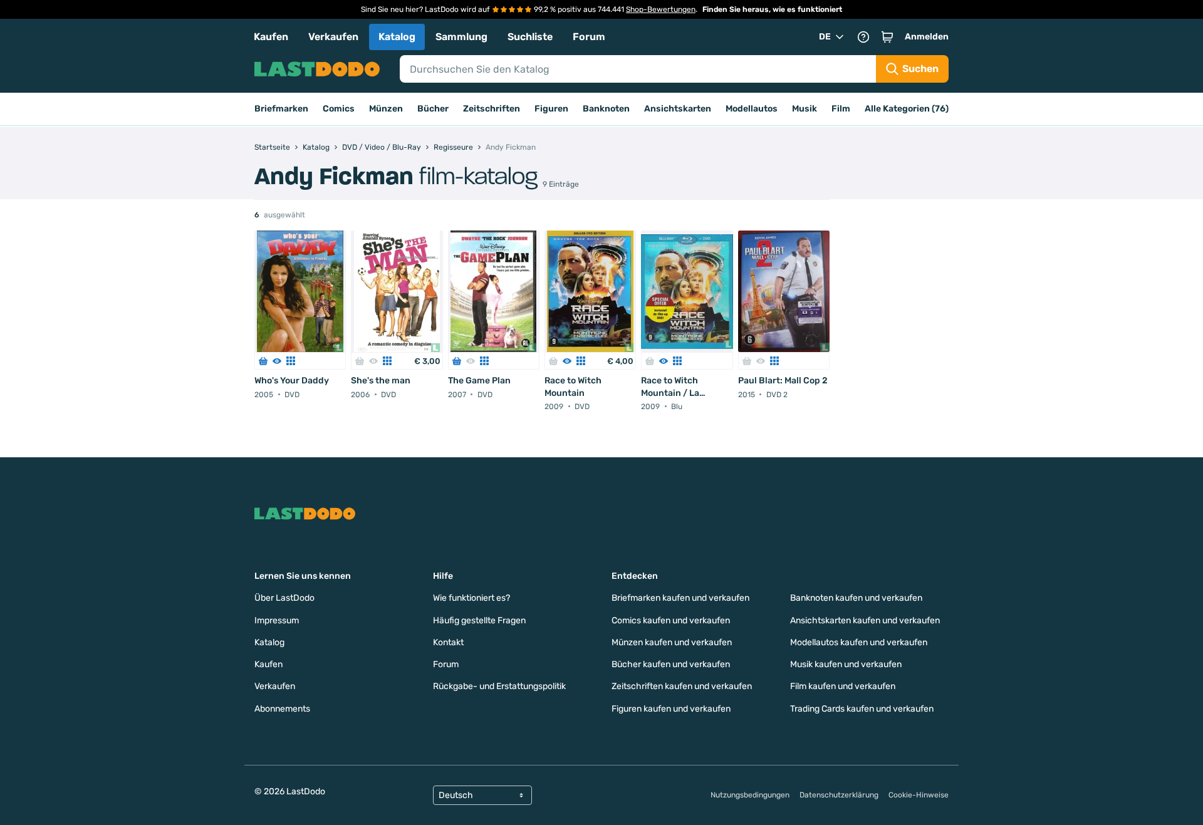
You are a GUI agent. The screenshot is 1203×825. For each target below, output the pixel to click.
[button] (887, 37)
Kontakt (448, 642)
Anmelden (927, 36)
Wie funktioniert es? (471, 598)
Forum (589, 37)
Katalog (396, 37)
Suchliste (530, 37)
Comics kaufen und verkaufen (671, 620)
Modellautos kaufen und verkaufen (858, 642)
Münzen (386, 108)
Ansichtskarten (677, 108)
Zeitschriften (491, 108)
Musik (804, 108)
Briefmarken (281, 108)
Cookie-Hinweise (918, 795)
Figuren (551, 108)
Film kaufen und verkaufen (842, 686)
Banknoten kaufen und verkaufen (856, 598)
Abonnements (282, 708)
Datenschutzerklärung (838, 795)
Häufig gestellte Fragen (479, 620)
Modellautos (752, 108)
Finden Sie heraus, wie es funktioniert (772, 9)
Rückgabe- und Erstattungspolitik (499, 686)
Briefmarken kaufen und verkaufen (680, 598)
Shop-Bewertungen (660, 9)
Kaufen (271, 37)
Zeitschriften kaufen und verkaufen (682, 686)
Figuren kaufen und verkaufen (671, 708)
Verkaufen (333, 37)
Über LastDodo (284, 598)
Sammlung (461, 37)
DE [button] (825, 36)
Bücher (433, 108)
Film (840, 108)
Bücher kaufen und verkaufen (671, 664)
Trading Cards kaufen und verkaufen (862, 708)
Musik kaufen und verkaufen (846, 664)
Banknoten (606, 108)
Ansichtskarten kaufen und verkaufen (865, 620)
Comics (339, 108)
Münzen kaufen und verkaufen (672, 642)
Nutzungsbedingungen (750, 795)
